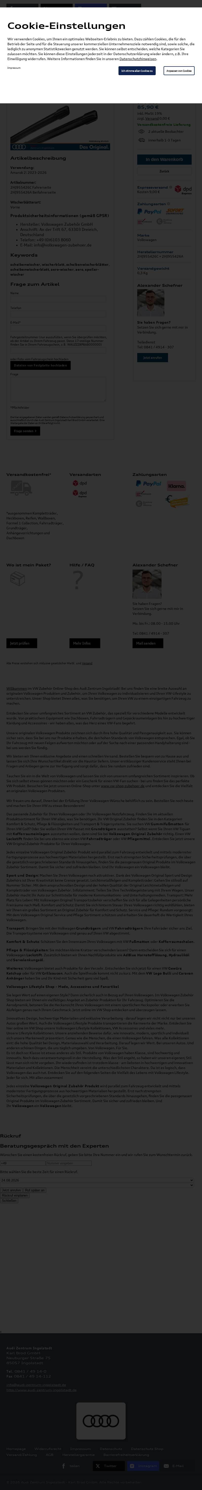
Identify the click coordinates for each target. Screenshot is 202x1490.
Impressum (13, 67)
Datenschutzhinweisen (137, 59)
